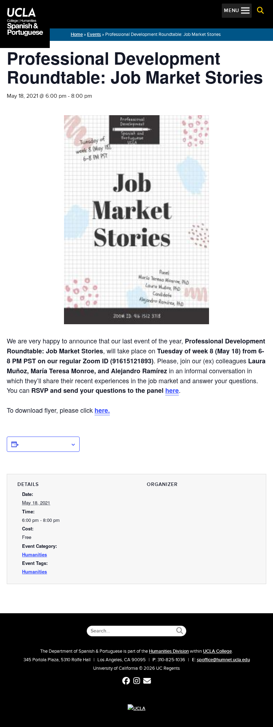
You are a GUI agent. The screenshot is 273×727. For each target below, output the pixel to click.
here (172, 390)
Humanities (34, 554)
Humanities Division (169, 651)
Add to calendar (44, 444)
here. (102, 410)
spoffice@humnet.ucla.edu (223, 659)
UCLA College (217, 651)
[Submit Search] (180, 630)
